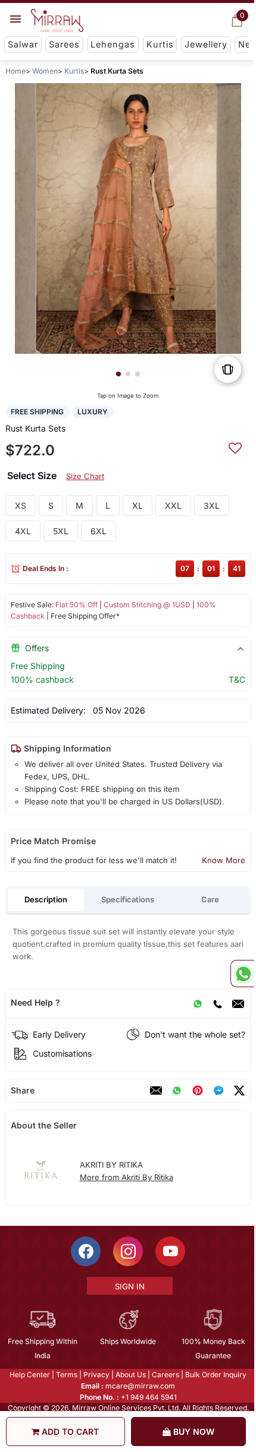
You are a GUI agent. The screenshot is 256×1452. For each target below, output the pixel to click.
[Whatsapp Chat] (242, 973)
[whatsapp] (177, 1090)
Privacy (96, 1374)
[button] (118, 374)
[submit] (235, 446)
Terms (66, 1374)
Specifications (127, 899)
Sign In (128, 1286)
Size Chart (85, 476)
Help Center (29, 1374)
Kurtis (160, 44)
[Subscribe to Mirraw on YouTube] (170, 1251)
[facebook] (218, 1090)
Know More (223, 860)
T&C (237, 679)
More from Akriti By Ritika (126, 1177)
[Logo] (57, 21)
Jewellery (206, 44)
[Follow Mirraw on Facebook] (85, 1251)
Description (45, 899)
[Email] (238, 1002)
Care (210, 899)
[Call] (217, 1002)
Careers (165, 1374)
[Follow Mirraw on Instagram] (127, 1251)
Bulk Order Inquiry (215, 1374)
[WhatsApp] (198, 1002)
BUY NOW (192, 1431)
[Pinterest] (198, 1090)
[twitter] (239, 1090)
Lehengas (112, 44)
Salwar (23, 44)
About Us (130, 1374)
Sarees (64, 44)
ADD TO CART (69, 1431)
